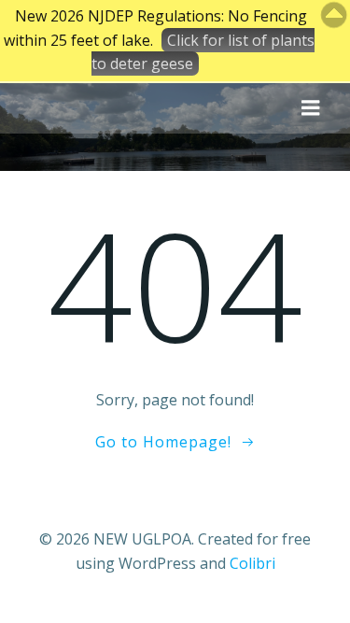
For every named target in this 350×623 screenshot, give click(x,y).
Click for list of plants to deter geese (203, 52)
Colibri (252, 563)
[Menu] (311, 108)
